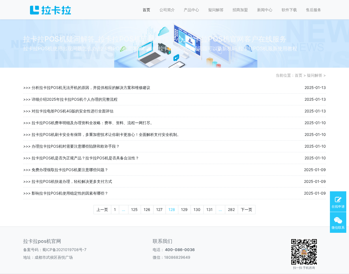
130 (197, 209)
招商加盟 (240, 9)
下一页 (246, 209)
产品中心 (191, 9)
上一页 (102, 209)
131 (209, 209)
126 (147, 209)
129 (184, 209)
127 (159, 209)
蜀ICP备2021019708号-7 (64, 249)
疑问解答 (216, 9)
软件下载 (289, 9)
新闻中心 (264, 9)
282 (231, 209)
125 (134, 209)
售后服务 (313, 9)
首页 (146, 9)
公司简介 (167, 9)
